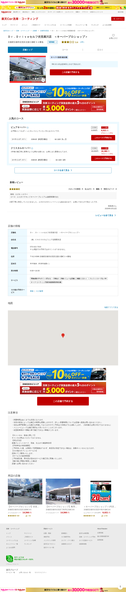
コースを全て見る (61, 170)
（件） (82, 42)
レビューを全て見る (104, 215)
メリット (25, 25)
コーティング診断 (66, 25)
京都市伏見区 (44, 31)
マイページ (14, 25)
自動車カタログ (66, 544)
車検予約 (47, 537)
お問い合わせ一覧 (25, 572)
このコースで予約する (103, 138)
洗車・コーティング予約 (87, 537)
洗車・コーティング (22, 31)
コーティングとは (50, 25)
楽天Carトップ (8, 31)
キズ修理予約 (65, 537)
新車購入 (64, 533)
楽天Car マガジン (49, 544)
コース (65, 50)
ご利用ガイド (36, 25)
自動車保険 (83, 544)
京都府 (35, 31)
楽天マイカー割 (49, 547)
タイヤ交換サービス (85, 540)
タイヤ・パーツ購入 (68, 540)
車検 (31, 291)
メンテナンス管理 (49, 540)
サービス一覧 (10, 572)
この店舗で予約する (70, 72)
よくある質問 (106, 25)
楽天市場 (120, 12)
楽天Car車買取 (84, 533)
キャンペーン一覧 (81, 25)
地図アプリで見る (111, 307)
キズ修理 (39, 291)
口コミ (100, 50)
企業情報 (100, 533)
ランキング (95, 25)
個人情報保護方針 (103, 536)
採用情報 (100, 540)
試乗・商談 (47, 533)
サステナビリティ (41, 572)
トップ (4, 25)
